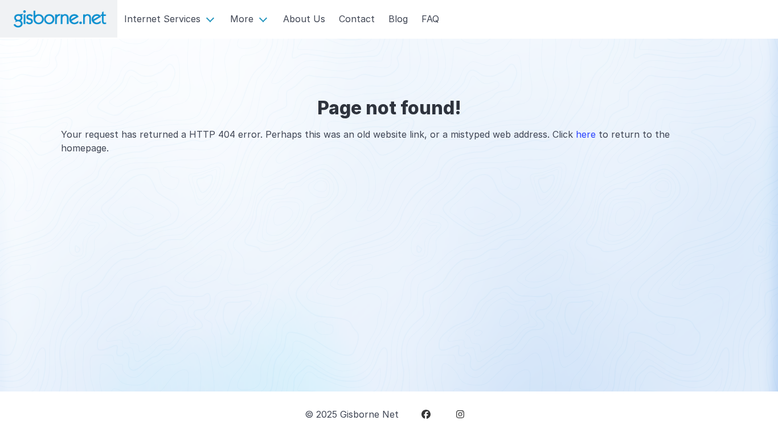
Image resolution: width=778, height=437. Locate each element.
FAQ (430, 18)
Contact (357, 18)
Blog (398, 18)
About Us (304, 18)
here (586, 134)
